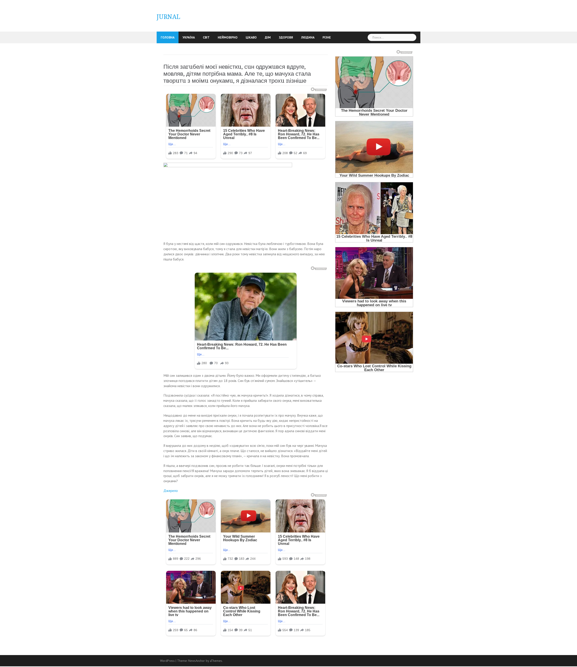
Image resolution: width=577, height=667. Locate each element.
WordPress (167, 661)
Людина (307, 37)
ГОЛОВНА (167, 37)
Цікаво (251, 37)
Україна (189, 37)
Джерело (170, 490)
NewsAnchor (196, 661)
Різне (327, 37)
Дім (268, 37)
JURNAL (168, 16)
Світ (206, 37)
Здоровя (286, 37)
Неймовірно (228, 37)
